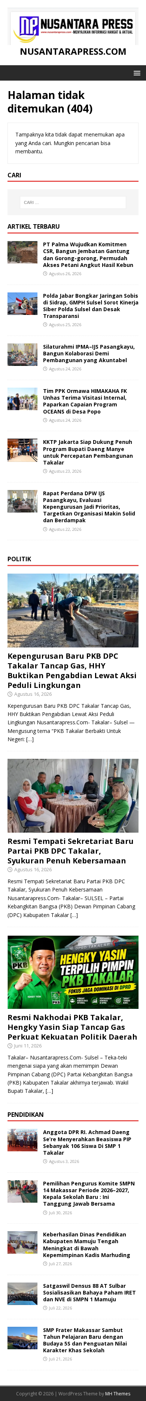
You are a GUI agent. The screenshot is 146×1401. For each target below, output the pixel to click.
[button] (135, 72)
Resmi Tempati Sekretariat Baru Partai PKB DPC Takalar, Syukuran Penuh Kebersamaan (70, 851)
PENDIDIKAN (25, 1114)
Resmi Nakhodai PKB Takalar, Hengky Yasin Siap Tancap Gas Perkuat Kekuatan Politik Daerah (72, 1027)
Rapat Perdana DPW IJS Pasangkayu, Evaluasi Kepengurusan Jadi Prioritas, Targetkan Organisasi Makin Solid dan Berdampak (89, 507)
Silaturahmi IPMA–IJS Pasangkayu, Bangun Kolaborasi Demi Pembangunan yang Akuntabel (89, 353)
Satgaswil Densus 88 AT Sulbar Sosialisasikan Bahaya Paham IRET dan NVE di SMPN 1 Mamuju (89, 1292)
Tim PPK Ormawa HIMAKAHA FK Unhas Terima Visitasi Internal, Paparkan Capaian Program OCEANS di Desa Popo (85, 401)
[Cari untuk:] (73, 202)
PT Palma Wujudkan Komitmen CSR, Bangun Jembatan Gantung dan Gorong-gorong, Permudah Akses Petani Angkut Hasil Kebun (88, 254)
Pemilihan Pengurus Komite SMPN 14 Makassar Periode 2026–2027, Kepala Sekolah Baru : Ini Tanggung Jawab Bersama (89, 1194)
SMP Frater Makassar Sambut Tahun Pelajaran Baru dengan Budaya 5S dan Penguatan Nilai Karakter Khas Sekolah (85, 1340)
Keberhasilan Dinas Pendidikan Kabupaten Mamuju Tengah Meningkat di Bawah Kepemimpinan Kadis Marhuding (86, 1245)
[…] (30, 739)
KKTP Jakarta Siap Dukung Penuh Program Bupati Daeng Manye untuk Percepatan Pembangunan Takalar (88, 452)
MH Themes (117, 1394)
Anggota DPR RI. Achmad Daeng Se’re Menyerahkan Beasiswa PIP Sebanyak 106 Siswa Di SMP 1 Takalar (87, 1142)
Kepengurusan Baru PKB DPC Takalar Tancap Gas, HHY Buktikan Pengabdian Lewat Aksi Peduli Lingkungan (72, 670)
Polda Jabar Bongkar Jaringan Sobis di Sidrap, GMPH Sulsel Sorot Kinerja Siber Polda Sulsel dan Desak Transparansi (91, 306)
